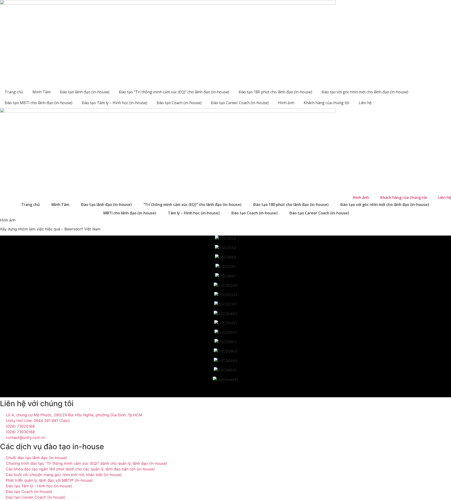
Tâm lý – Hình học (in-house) (194, 213)
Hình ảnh (286, 102)
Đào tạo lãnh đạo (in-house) (84, 91)
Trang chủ (14, 91)
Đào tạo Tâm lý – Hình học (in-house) (114, 102)
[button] (225, 389)
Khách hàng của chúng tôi (326, 102)
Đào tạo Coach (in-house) (179, 102)
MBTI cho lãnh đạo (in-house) (129, 213)
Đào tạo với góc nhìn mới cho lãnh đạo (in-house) (365, 91)
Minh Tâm (41, 91)
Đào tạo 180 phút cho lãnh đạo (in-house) (275, 91)
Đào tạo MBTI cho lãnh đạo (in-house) (38, 102)
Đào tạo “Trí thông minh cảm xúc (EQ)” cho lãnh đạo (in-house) (174, 91)
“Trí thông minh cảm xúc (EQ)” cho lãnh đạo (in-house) (192, 204)
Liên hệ (365, 102)
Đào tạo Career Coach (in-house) (240, 102)
